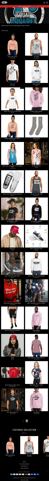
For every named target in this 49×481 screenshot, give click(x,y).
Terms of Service (24, 468)
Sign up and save (24, 471)
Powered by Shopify (25, 479)
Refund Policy (24, 466)
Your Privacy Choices (24, 463)
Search (24, 461)
